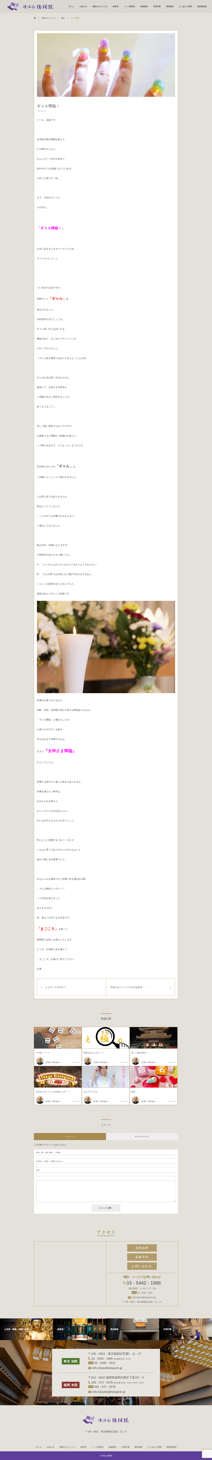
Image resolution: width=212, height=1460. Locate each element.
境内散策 (169, 6)
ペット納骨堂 (129, 6)
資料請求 (142, 1248)
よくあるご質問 (185, 6)
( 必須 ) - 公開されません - (49, 1161)
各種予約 (142, 1257)
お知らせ (83, 6)
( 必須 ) (48, 1152)
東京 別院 (71, 1361)
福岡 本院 (71, 1385)
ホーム (71, 6)
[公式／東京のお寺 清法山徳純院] (30, 6)
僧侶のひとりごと (99, 6)
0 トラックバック (142, 1136)
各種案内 (144, 6)
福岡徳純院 (202, 6)
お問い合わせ (142, 1266)
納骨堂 (115, 6)
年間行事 (157, 6)
